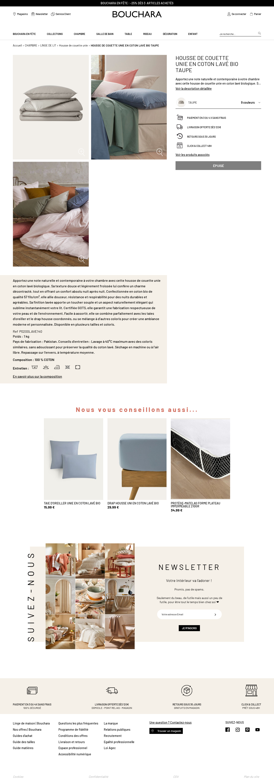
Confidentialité (98, 776)
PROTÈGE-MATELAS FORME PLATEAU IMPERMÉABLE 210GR (195, 504)
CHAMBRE (31, 45)
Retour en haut (266, 769)
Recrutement (113, 736)
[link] (236, 14)
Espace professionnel (72, 748)
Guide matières (23, 748)
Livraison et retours (71, 742)
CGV (176, 776)
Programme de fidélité (73, 729)
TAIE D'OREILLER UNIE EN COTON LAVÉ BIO (72, 503)
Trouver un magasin (169, 731)
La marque (111, 723)
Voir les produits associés (193, 154)
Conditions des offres (73, 736)
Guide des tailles (24, 742)
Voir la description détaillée (194, 89)
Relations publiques (117, 729)
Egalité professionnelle (119, 742)
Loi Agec (110, 748)
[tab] (88, 376)
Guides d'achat (22, 736)
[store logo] (137, 14)
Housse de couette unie (73, 45)
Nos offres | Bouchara (27, 729)
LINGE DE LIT (48, 45)
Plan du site (251, 776)
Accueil (17, 45)
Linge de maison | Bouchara (31, 723)
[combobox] (240, 34)
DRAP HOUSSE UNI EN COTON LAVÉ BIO (133, 503)
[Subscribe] (215, 614)
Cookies (18, 776)
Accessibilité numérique (74, 754)
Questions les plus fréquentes (78, 723)
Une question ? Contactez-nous (170, 722)
